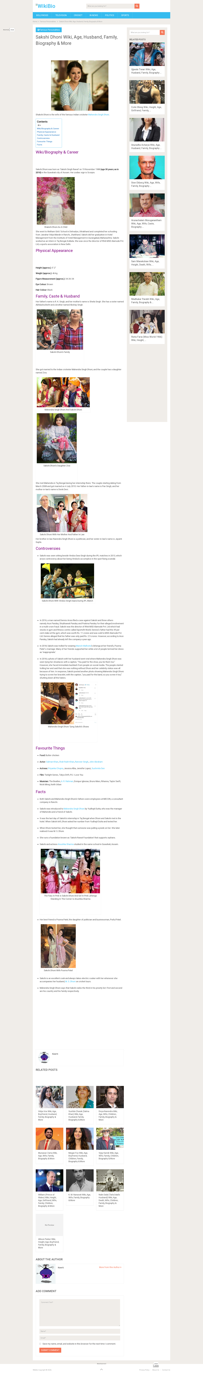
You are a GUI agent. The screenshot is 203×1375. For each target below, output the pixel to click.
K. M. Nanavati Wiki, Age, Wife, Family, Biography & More (79, 1197)
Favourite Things (44, 141)
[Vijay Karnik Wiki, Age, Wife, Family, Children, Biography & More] (110, 1139)
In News (94, 15)
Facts (39, 144)
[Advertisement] (80, 1022)
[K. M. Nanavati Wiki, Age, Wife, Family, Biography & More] (80, 1180)
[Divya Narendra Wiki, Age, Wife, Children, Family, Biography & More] (110, 1097)
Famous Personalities (48, 21)
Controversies (43, 138)
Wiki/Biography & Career (48, 128)
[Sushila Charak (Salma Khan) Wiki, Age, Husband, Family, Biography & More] (80, 1097)
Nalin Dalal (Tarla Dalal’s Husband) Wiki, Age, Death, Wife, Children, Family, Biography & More (109, 1200)
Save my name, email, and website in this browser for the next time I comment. (79, 1344)
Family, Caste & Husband (48, 135)
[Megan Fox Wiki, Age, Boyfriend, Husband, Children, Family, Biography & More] (80, 1139)
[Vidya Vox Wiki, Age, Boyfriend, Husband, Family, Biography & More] (49, 1097)
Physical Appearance (46, 132)
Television (61, 15)
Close (156, 1366)
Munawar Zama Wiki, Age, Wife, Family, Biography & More (47, 1156)
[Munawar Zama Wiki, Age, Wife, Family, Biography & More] (49, 1139)
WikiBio (35, 1370)
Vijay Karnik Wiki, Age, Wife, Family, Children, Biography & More (109, 1156)
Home (35, 21)
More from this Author (109, 1267)
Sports (125, 15)
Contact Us (166, 1370)
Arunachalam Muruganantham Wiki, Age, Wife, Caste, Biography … (146, 223)
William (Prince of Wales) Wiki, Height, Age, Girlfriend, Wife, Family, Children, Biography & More (47, 1200)
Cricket (78, 15)
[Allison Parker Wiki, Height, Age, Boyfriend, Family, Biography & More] (49, 1225)
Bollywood (42, 15)
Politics (109, 15)
